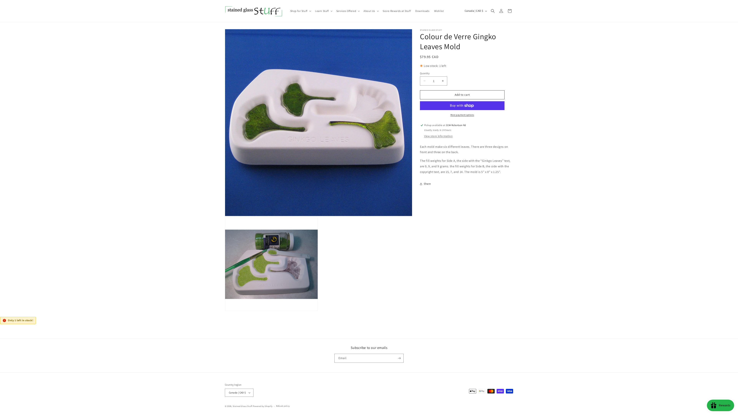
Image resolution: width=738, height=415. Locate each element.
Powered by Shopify (263, 406)
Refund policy (283, 406)
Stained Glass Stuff (242, 406)
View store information (438, 136)
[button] (300, 11)
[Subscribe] (399, 358)
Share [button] (427, 183)
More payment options (462, 114)
